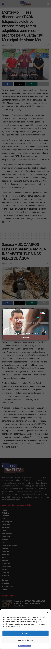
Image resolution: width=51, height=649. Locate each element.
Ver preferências (25, 640)
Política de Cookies (24, 646)
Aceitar (25, 633)
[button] (47, 612)
